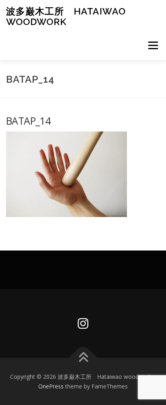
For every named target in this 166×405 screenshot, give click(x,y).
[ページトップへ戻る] (83, 357)
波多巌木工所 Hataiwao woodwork (66, 16)
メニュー (153, 45)
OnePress (51, 386)
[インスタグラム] (83, 323)
